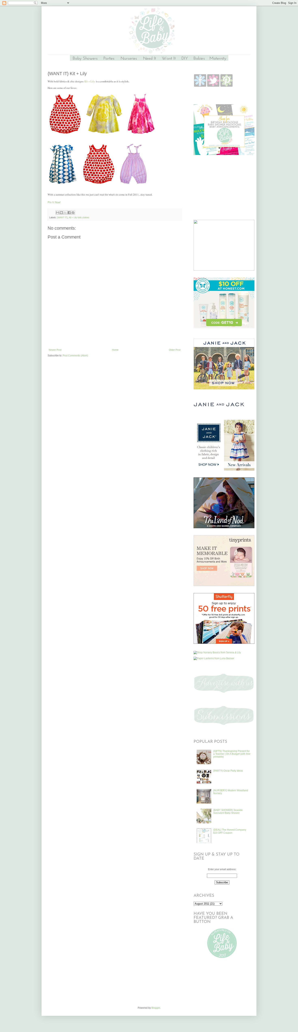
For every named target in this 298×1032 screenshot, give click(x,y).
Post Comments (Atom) (75, 355)
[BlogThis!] (61, 213)
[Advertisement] (114, 337)
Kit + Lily (89, 81)
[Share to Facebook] (69, 213)
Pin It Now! (54, 202)
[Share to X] (65, 213)
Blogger (155, 1007)
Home (115, 349)
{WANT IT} (62, 217)
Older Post (174, 349)
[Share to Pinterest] (73, 213)
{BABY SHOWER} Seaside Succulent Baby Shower (228, 811)
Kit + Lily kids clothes (79, 217)
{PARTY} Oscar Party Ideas (228, 770)
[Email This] (58, 213)
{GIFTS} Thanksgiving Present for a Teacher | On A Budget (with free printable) (231, 754)
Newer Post (55, 349)
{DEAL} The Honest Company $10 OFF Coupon (229, 831)
